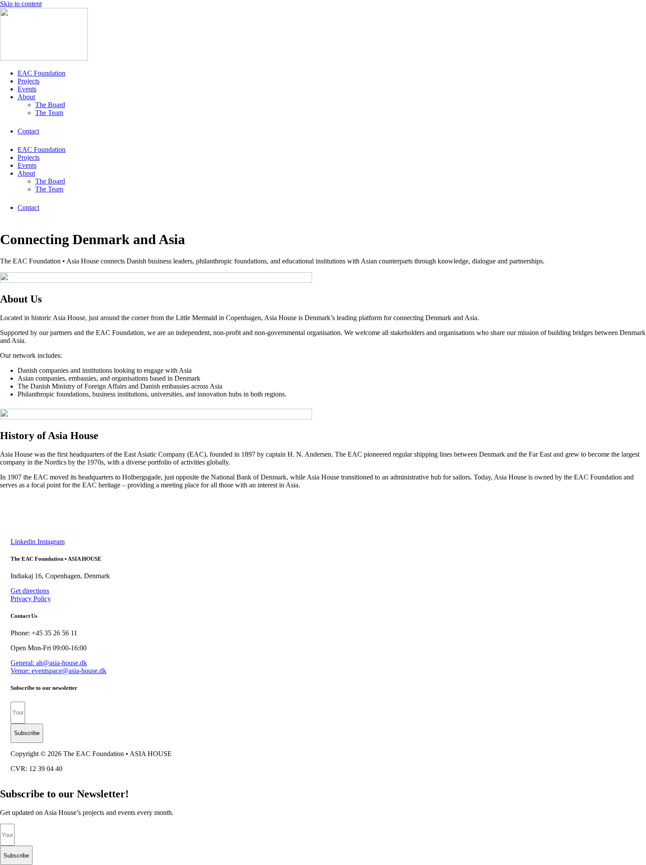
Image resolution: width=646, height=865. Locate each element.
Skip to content (21, 3)
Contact (28, 131)
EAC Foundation (41, 73)
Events (27, 89)
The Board (50, 104)
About (26, 97)
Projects (29, 81)
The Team (49, 112)
